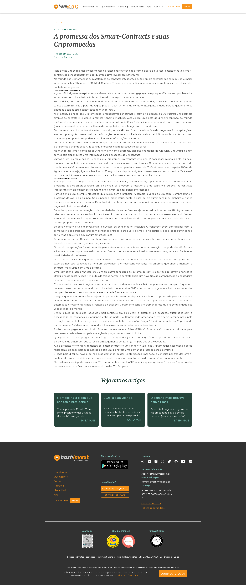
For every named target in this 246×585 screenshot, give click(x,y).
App (149, 7)
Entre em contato (115, 495)
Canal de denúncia (151, 503)
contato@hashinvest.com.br (155, 482)
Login (75, 500)
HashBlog (123, 7)
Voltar (59, 23)
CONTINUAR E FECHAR (173, 574)
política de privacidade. (126, 575)
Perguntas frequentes (115, 489)
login (187, 7)
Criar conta (173, 7)
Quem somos (108, 7)
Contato (158, 7)
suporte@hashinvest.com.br (155, 474)
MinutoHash (137, 7)
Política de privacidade (153, 508)
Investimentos (61, 472)
